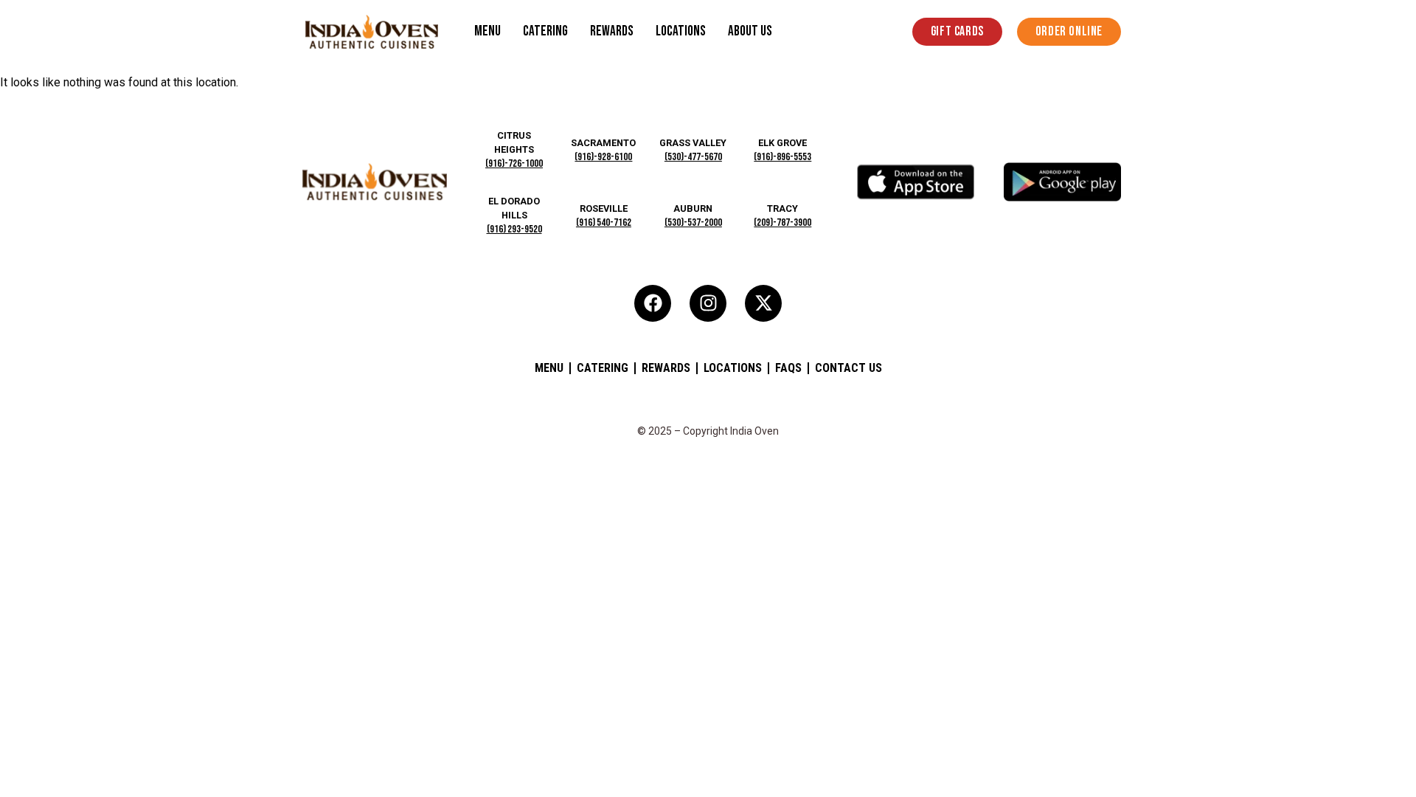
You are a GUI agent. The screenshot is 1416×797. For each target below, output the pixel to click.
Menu (487, 31)
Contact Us (848, 368)
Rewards (612, 31)
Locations (681, 31)
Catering (545, 31)
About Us (750, 31)
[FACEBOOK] (652, 303)
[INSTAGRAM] (708, 303)
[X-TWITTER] (763, 303)
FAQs (788, 368)
